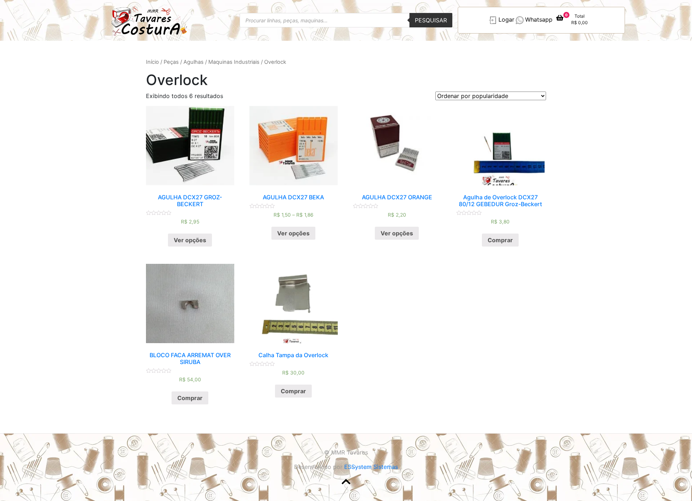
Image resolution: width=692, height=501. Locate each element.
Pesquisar (431, 20)
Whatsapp (539, 19)
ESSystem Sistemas (371, 466)
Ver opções (190, 240)
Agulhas (193, 62)
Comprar (500, 240)
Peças (171, 62)
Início (152, 62)
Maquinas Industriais (234, 62)
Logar (506, 19)
